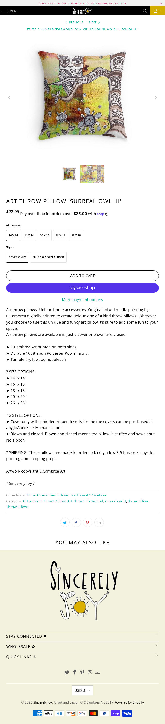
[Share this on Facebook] (76, 522)
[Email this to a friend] (99, 522)
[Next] (155, 97)
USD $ (79, 690)
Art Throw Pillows (81, 501)
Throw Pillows (17, 506)
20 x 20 (44, 235)
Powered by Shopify (129, 702)
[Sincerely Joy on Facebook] (74, 672)
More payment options (82, 299)
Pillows (63, 495)
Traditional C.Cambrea (88, 495)
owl (100, 501)
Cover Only (17, 257)
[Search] (145, 10)
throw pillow (138, 501)
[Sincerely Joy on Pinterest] (82, 672)
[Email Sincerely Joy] (98, 672)
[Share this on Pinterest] (87, 522)
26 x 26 (76, 235)
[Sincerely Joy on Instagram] (90, 672)
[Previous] (9, 97)
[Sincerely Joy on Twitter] (67, 672)
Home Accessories (41, 495)
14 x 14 (29, 235)
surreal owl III (115, 501)
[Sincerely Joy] (82, 10)
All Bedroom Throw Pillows (44, 501)
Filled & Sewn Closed (48, 257)
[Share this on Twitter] (65, 522)
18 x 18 (60, 235)
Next (93, 22)
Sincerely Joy (42, 702)
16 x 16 (13, 235)
